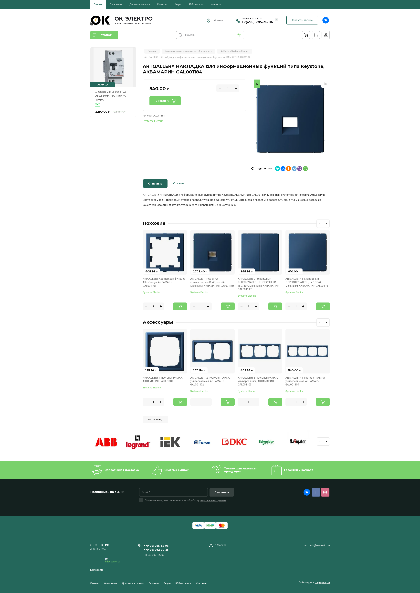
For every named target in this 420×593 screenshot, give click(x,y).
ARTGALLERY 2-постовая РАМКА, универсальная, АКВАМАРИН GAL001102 (210, 381)
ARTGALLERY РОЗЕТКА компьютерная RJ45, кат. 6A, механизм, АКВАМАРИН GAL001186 (212, 282)
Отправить (221, 492)
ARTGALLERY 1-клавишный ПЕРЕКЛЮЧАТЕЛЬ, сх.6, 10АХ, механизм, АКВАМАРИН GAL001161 (307, 282)
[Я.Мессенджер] (277, 168)
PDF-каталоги (196, 4)
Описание (155, 183)
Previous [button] (319, 224)
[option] (290, 119)
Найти (180, 35)
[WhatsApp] (305, 168)
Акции (178, 4)
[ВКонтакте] (283, 168)
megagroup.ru (322, 582)
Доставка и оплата (139, 4)
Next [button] (326, 224)
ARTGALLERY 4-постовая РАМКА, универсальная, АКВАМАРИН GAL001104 (305, 381)
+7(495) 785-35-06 (257, 22)
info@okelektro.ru (320, 545)
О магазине (116, 4)
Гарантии (162, 4)
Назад (157, 419)
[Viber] (299, 168)
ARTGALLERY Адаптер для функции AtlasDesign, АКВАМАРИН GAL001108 (164, 282)
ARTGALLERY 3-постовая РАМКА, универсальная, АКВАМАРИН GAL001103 (258, 381)
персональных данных (213, 500)
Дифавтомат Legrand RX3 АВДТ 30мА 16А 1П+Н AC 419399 (110, 95)
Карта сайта (96, 570)
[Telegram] (294, 168)
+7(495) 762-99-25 (156, 549)
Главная (98, 4)
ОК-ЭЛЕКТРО (134, 18)
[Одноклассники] (288, 168)
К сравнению (325, 84)
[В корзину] (180, 306)
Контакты (216, 4)
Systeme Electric (153, 121)
